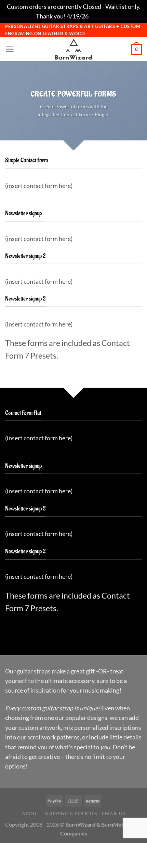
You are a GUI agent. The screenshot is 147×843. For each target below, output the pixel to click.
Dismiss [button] (100, 16)
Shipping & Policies (70, 813)
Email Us (113, 813)
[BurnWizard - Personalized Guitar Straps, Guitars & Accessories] (73, 49)
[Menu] (9, 49)
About (30, 813)
